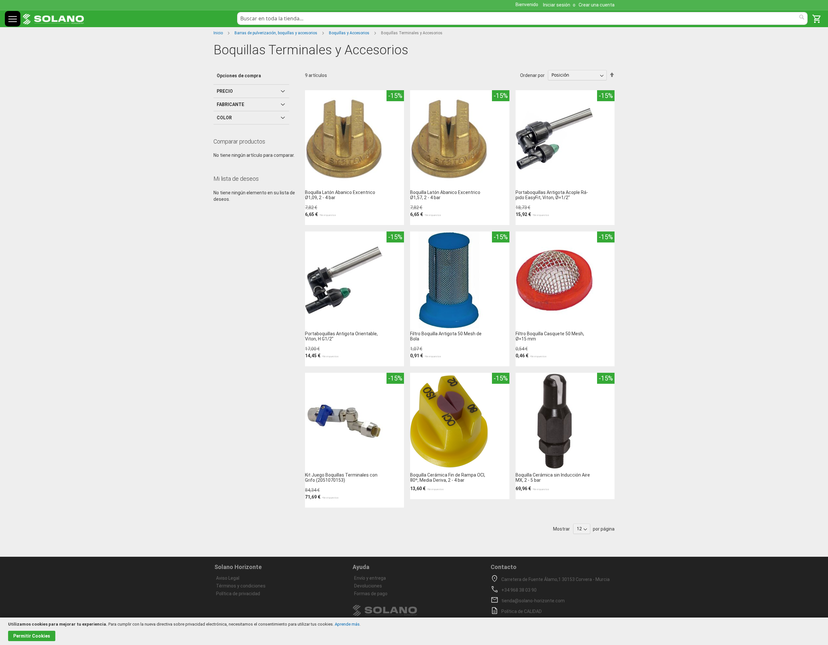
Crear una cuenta (597, 4)
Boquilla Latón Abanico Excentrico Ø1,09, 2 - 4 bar (340, 195)
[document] (415, 631)
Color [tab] (224, 117)
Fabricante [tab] (230, 104)
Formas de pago (370, 593)
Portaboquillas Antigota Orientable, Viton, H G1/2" (341, 336)
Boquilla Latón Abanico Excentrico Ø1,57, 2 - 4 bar (445, 195)
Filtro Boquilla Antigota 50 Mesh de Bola (446, 336)
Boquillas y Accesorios (349, 33)
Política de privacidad (238, 593)
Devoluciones (368, 585)
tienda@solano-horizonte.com (533, 600)
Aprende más (347, 624)
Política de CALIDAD (521, 611)
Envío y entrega (370, 578)
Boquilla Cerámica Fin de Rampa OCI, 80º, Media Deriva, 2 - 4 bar (447, 477)
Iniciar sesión (556, 4)
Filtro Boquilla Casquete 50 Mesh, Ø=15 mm (550, 336)
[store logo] (53, 19)
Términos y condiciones (241, 585)
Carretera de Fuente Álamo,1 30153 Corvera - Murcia (555, 579)
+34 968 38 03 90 (519, 590)
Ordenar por (532, 75)
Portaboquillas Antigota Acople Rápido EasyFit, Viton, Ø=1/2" (552, 195)
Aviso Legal (227, 578)
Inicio (218, 33)
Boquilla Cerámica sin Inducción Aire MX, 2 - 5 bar (553, 477)
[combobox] (522, 18)
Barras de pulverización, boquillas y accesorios (276, 33)
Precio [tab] (225, 91)
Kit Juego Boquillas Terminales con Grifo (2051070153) (341, 477)
